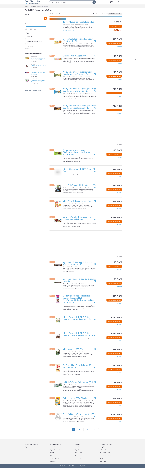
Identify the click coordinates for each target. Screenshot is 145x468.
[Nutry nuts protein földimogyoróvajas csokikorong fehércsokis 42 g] (58, 91)
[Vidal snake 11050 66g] (58, 352)
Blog (26, 447)
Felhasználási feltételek (81, 453)
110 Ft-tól (117, 262)
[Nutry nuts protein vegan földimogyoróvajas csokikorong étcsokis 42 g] (58, 153)
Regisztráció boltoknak (106, 453)
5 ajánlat (119, 325)
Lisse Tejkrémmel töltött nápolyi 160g (79, 185)
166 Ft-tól (117, 279)
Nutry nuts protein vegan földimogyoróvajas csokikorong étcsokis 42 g (76, 152)
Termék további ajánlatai (68, 30)
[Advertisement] (129, 34)
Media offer (103, 461)
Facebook (27, 450)
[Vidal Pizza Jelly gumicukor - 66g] (58, 204)
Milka (28, 36)
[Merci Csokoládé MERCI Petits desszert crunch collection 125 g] (58, 320)
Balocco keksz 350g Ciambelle (76, 398)
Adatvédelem (78, 455)
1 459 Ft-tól (116, 218)
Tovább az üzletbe (115, 26)
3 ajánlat (119, 373)
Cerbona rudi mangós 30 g (74, 56)
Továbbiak (27, 48)
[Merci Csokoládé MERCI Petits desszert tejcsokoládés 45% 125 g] (58, 336)
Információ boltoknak (105, 450)
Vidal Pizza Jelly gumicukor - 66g (77, 201)
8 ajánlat (119, 46)
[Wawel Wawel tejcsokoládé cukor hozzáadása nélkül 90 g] (58, 220)
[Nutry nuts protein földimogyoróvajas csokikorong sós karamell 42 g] (58, 108)
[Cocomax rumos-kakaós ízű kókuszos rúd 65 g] (58, 282)
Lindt (28, 46)
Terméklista (53, 461)
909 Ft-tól (117, 399)
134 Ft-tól (117, 56)
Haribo (28, 39)
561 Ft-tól (117, 350)
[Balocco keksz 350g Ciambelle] (58, 401)
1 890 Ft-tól (116, 415)
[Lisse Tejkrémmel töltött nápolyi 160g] (58, 188)
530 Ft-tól (117, 39)
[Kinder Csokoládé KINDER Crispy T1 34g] (58, 172)
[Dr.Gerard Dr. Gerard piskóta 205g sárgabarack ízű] (58, 368)
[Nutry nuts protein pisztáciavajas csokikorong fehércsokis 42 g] (58, 75)
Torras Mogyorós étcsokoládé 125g (78, 22)
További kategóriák (54, 458)
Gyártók (52, 453)
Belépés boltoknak (105, 447)
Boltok (51, 455)
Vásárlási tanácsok (79, 447)
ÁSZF (101, 458)
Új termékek (53, 447)
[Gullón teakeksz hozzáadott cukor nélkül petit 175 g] (58, 42)
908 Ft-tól (117, 72)
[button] (114, 2)
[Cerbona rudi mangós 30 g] (58, 59)
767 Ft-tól (117, 383)
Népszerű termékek (55, 450)
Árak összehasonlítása (114, 43)
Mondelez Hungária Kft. (33, 41)
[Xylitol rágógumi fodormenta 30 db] (58, 385)
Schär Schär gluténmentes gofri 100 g (79, 414)
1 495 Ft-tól (116, 334)
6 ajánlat (119, 422)
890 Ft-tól (117, 366)
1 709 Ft (118, 22)
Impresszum (78, 458)
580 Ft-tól (117, 296)
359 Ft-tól (117, 169)
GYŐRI (28, 44)
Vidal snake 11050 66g (73, 349)
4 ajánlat (119, 177)
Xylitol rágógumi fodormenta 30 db (78, 382)
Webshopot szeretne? (105, 455)
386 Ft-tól (117, 186)
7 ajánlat (119, 63)
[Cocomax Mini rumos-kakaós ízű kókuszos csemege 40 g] (58, 265)
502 (94, 429)
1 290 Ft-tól (116, 318)
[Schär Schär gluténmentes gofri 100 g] (58, 417)
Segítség (77, 450)
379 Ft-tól (117, 202)
